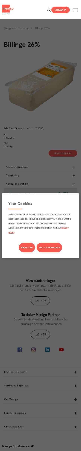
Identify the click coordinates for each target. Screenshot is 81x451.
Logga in (60, 10)
